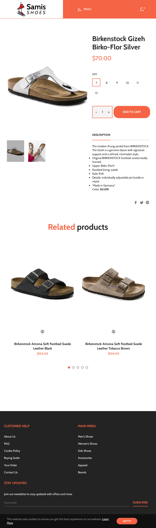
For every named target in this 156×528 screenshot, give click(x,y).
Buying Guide (12, 458)
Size (94, 74)
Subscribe (140, 502)
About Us (9, 436)
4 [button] (82, 367)
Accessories (85, 458)
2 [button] (73, 367)
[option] (42, 305)
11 (138, 83)
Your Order (10, 465)
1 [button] (69, 367)
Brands (82, 472)
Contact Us (11, 472)
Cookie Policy (12, 451)
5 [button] (87, 367)
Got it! (127, 521)
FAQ (6, 443)
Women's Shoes (87, 443)
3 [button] (78, 367)
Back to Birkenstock (80, 393)
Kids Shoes (84, 451)
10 (127, 83)
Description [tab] (101, 135)
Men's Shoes (85, 436)
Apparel (82, 465)
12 (96, 93)
